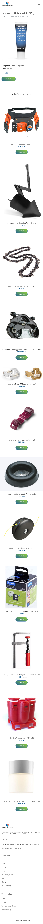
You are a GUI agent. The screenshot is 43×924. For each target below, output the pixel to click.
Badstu (4, 864)
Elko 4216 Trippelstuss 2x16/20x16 (22, 738)
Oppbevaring (6, 886)
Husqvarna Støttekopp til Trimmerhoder (21, 494)
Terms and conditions (9, 906)
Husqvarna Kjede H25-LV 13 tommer (21, 286)
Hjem (3, 16)
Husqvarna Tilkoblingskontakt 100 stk (21, 440)
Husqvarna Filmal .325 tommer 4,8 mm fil (21, 384)
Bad (3, 860)
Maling (4, 882)
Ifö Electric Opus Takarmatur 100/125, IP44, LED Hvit (21, 801)
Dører (4, 871)
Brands (13, 66)
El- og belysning (7, 875)
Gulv (3, 878)
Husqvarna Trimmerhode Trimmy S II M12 (21, 548)
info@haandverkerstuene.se (11, 849)
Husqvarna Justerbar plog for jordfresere (21, 223)
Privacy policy (6, 910)
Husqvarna (20, 66)
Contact (4, 902)
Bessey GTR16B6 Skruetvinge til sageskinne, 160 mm (21, 675)
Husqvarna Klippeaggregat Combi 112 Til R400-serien (21, 350)
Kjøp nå (9, 79)
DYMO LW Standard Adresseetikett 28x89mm (21, 611)
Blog (3, 899)
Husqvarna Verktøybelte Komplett (21, 144)
